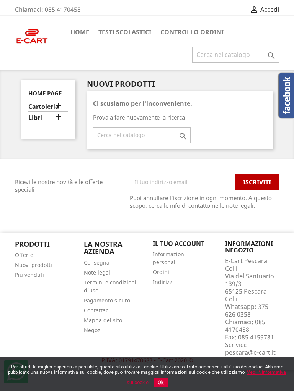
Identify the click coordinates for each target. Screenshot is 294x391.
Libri (35, 118)
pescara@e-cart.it (250, 352)
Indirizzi (163, 282)
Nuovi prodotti (33, 264)
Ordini (161, 272)
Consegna (96, 262)
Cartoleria (43, 107)
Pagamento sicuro (107, 300)
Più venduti (29, 274)
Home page (45, 93)
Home (79, 32)
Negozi (93, 330)
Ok (160, 382)
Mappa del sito (103, 320)
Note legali (98, 272)
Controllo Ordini (192, 32)
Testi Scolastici (124, 32)
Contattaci (97, 310)
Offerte (24, 255)
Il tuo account (178, 243)
